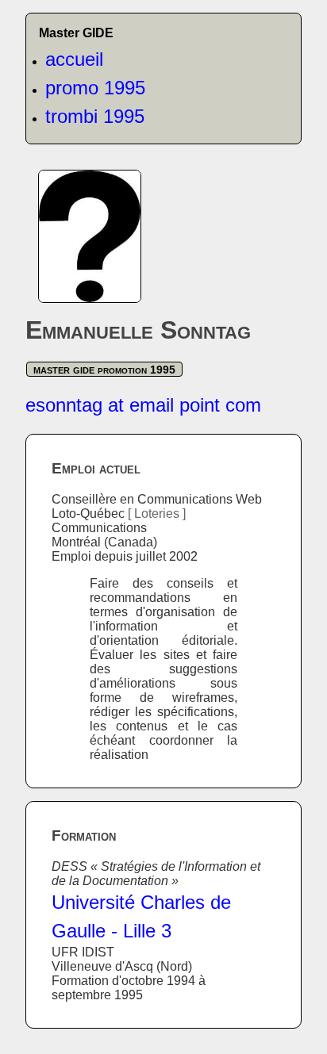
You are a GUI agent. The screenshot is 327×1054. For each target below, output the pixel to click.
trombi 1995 (94, 116)
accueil (74, 59)
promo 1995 (95, 87)
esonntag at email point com (143, 405)
